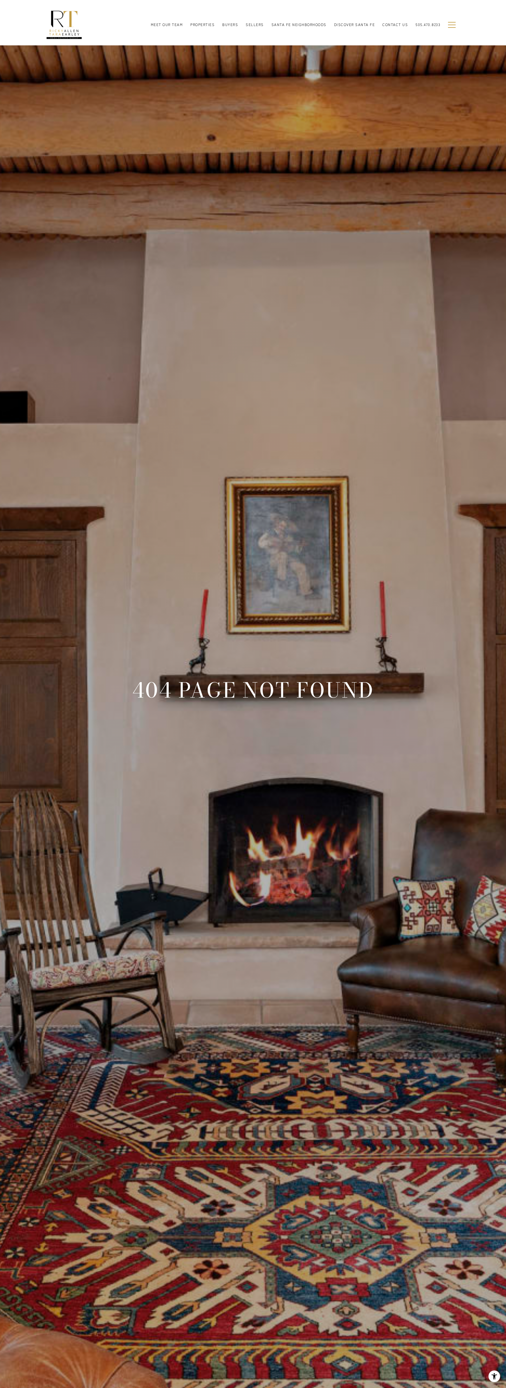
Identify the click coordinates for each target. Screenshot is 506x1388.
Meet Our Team (167, 24)
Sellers (255, 24)
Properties (202, 24)
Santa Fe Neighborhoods (298, 24)
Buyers (230, 24)
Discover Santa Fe (354, 24)
